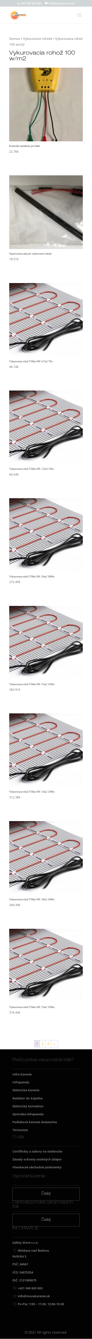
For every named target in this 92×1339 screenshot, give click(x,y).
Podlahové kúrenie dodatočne (34, 1122)
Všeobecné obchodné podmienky (37, 1167)
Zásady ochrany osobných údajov (37, 1159)
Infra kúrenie (22, 1074)
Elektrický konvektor (28, 1106)
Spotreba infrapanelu (28, 1114)
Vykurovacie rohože (37, 38)
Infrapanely (20, 1082)
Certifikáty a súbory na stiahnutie (37, 1151)
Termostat (20, 1130)
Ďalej (46, 1194)
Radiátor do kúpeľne (27, 1098)
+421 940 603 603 (31, 3)
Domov (14, 38)
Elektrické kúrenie (25, 1090)
